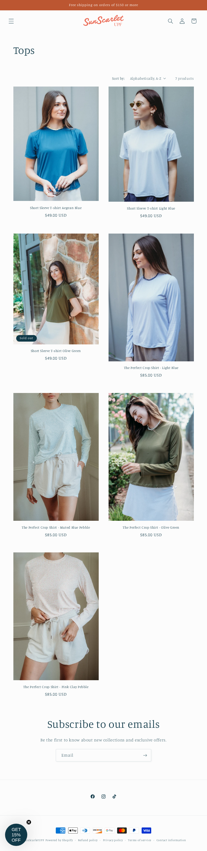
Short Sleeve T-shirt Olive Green (56, 351)
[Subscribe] (145, 755)
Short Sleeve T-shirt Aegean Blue (56, 208)
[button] (11, 21)
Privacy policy (113, 840)
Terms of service (139, 840)
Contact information (171, 840)
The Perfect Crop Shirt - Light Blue (151, 368)
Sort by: (118, 78)
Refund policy (88, 840)
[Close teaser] (28, 822)
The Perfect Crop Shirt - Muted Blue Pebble (56, 527)
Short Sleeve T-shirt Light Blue (151, 208)
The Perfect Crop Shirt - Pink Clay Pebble (56, 687)
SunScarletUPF (34, 840)
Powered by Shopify (59, 840)
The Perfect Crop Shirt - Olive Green (151, 527)
